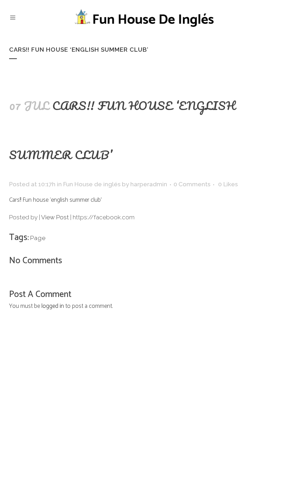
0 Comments (192, 184)
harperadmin (148, 184)
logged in (52, 306)
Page (38, 237)
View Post (55, 217)
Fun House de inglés (91, 184)
